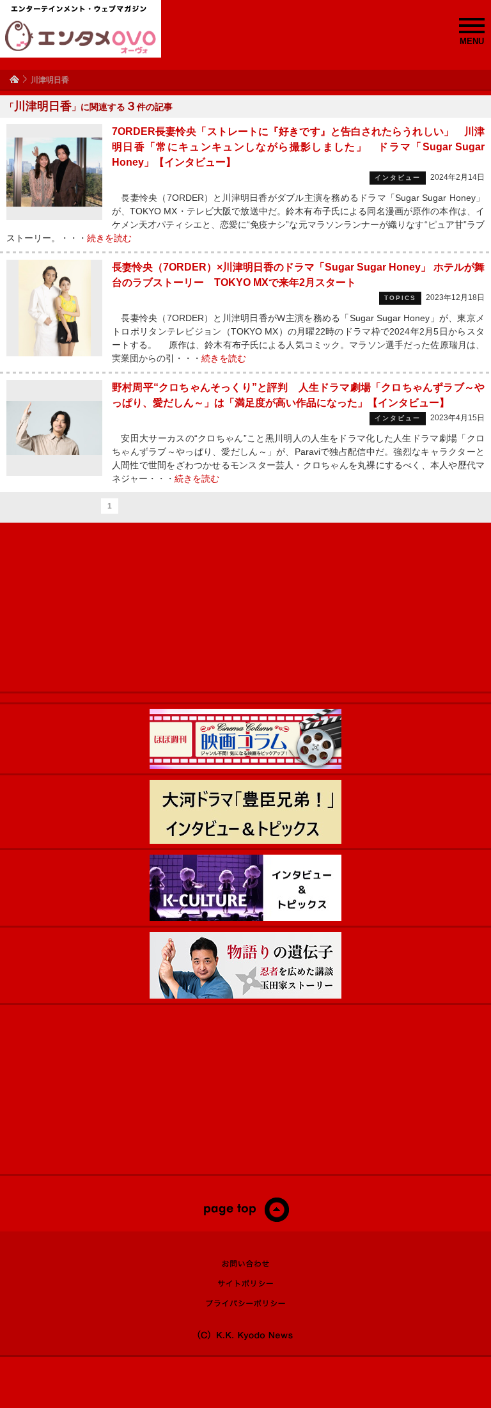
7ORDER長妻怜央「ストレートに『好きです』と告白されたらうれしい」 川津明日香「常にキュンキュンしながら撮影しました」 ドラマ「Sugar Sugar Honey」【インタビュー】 (298, 147)
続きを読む (109, 238)
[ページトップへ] (246, 1219)
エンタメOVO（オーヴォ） (80, 37)
